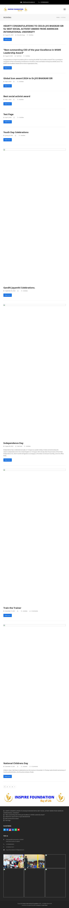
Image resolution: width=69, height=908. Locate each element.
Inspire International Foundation (30, 903)
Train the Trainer (12, 607)
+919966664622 (44, 2)
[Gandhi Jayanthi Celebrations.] (34, 216)
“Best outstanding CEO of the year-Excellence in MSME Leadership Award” (25, 815)
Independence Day (13, 443)
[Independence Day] (34, 372)
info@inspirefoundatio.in (29, 2)
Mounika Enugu (21, 35)
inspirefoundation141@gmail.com (15, 850)
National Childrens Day (15, 763)
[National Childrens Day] (34, 692)
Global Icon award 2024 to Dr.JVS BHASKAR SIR (28, 78)
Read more (8, 39)
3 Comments (34, 611)
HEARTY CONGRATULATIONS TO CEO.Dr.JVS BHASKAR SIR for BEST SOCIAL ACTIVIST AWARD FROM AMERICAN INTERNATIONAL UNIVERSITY (33, 28)
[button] (65, 9)
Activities (31, 35)
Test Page (8, 114)
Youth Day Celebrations (15, 132)
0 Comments (34, 766)
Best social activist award (16, 96)
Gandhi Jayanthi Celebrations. (19, 287)
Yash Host (19, 56)
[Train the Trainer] (34, 536)
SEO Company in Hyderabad (40, 905)
